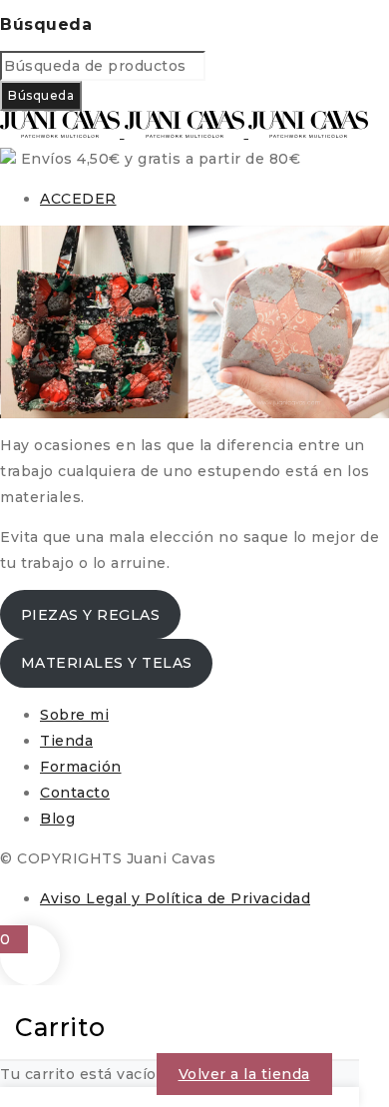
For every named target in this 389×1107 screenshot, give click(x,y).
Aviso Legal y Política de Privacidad (175, 898)
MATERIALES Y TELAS (107, 663)
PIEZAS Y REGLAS (91, 615)
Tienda (66, 741)
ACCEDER (78, 199)
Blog (57, 819)
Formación (81, 767)
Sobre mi (74, 715)
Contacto (75, 793)
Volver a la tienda (244, 1074)
